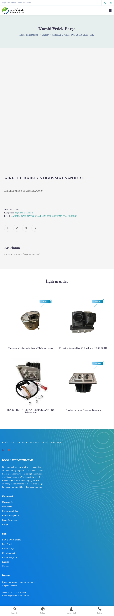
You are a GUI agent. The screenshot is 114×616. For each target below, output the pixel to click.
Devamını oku (30, 333)
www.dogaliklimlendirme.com (15, 484)
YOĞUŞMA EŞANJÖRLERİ (64, 216)
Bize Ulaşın (56, 442)
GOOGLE (35, 442)
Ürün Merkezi (8, 553)
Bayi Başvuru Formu (11, 540)
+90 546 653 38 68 (20, 596)
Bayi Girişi (7, 544)
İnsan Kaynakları (10, 520)
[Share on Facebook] (7, 228)
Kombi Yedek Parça (24, 3)
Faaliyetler (7, 506)
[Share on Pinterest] (25, 228)
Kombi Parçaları (9, 557)
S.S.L (13, 442)
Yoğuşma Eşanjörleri (24, 213)
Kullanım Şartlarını (10, 480)
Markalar (6, 566)
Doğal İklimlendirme (9, 3)
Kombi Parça (8, 548)
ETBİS (5, 442)
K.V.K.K (23, 442)
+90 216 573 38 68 (18, 592)
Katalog (5, 562)
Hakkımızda (7, 502)
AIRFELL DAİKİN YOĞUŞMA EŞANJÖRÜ (31, 216)
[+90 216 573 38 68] (105, 3)
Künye (5, 524)
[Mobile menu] (110, 10)
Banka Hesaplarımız (11, 515)
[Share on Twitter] (16, 228)
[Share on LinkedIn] (34, 228)
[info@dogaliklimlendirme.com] (112, 3)
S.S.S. (45, 442)
